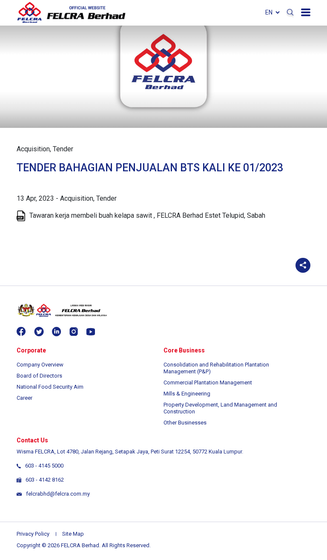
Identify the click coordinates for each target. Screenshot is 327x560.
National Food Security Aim (50, 387)
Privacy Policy (33, 534)
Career (24, 398)
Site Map (73, 534)
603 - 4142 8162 (45, 479)
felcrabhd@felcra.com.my (58, 494)
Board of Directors (39, 375)
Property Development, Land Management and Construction (220, 408)
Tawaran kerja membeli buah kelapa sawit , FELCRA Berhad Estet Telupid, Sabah (147, 215)
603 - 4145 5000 (44, 465)
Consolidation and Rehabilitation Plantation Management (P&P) (216, 368)
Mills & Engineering (187, 393)
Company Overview (40, 364)
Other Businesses (185, 422)
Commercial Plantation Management (208, 382)
